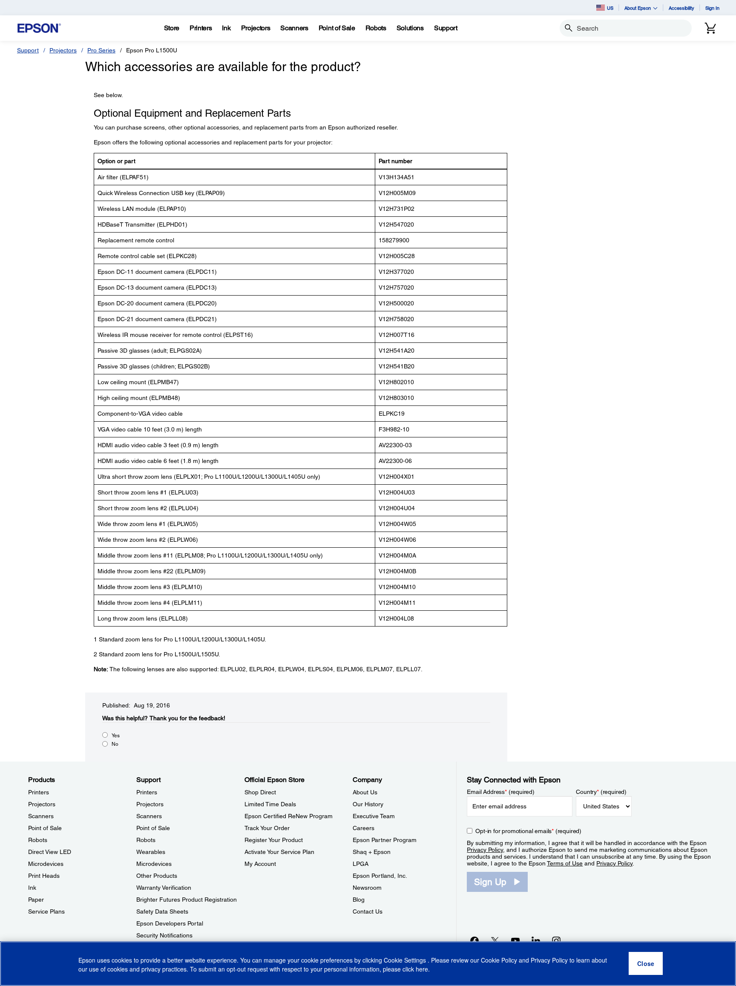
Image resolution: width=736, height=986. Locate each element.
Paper (36, 899)
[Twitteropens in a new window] (495, 940)
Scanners (41, 816)
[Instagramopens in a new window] (556, 940)
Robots (37, 840)
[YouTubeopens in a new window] (515, 940)
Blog (359, 899)
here (422, 969)
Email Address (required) (501, 791)
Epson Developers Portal (169, 923)
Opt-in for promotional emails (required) (528, 831)
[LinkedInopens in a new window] (535, 940)
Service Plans (46, 911)
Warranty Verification (163, 887)
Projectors (63, 50)
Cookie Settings (406, 960)
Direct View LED (49, 851)
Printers (38, 792)
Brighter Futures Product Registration (186, 899)
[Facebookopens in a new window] (474, 940)
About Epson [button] (637, 8)
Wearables (150, 851)
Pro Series (101, 50)
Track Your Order (267, 828)
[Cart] (710, 28)
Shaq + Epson (372, 851)
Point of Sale (45, 828)
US (610, 8)
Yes (116, 736)
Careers (363, 828)
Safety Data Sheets (162, 911)
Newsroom (367, 887)
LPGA (360, 863)
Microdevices (45, 863)
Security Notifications (164, 935)
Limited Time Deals (270, 804)
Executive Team (374, 816)
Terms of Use (565, 863)
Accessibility (681, 8)
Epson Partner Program (385, 840)
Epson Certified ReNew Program (288, 816)
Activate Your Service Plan (279, 851)
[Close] (646, 963)
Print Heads (44, 875)
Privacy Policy (485, 849)
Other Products (156, 875)
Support (28, 50)
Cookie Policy (499, 960)
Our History (368, 804)
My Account (260, 863)
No (115, 744)
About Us (365, 792)
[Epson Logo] (39, 28)
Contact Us (367, 911)
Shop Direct (260, 792)
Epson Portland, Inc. (380, 875)
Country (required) (601, 791)
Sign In (712, 8)
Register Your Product (273, 840)
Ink (32, 887)
